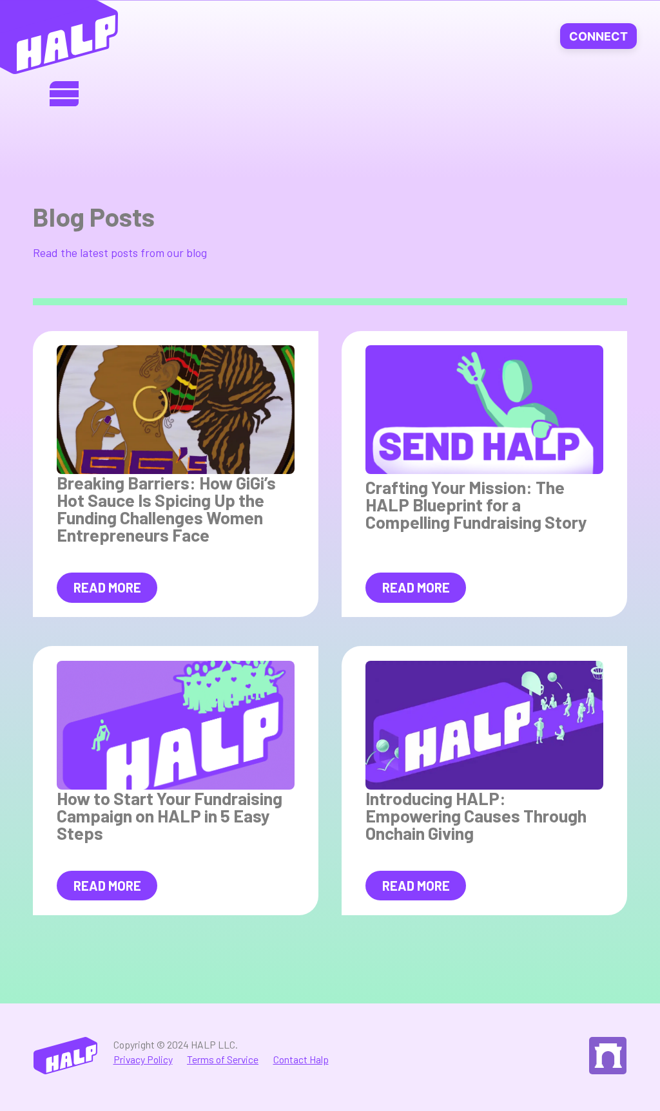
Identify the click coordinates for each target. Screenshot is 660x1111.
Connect (598, 36)
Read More (107, 587)
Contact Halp (301, 1059)
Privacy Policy (143, 1059)
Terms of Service (222, 1059)
